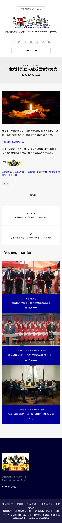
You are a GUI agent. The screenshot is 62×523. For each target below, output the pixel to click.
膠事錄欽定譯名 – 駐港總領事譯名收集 (31, 303)
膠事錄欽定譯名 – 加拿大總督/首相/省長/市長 (31, 355)
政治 (6, 183)
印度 (37, 65)
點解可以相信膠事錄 (37, 171)
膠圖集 (20, 504)
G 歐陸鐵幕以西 (23, 409)
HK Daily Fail (46, 504)
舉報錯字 (12, 175)
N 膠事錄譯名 (31, 299)
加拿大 (43, 350)
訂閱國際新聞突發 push (31, 9)
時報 (4, 162)
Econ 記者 (31, 504)
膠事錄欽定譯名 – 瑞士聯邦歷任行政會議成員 (31, 414)
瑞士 (42, 409)
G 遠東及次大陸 (29, 65)
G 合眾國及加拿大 (22, 350)
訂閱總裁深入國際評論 (13, 142)
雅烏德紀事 (7, 504)
